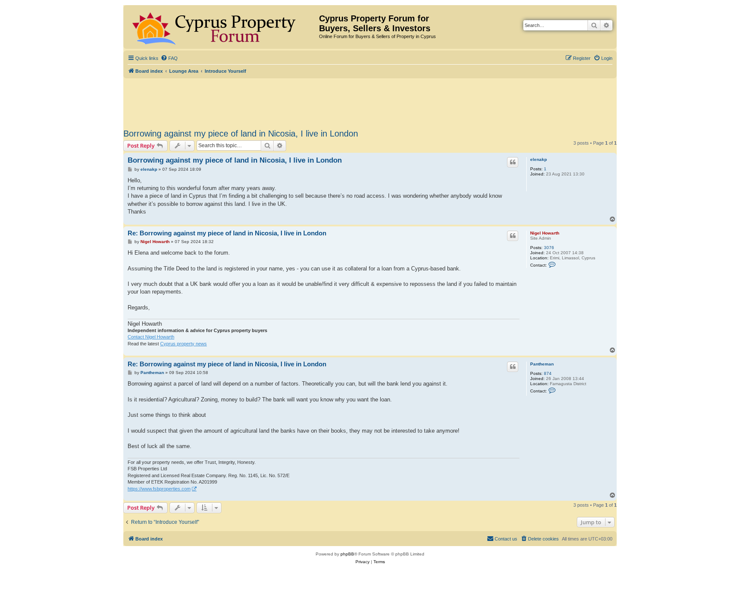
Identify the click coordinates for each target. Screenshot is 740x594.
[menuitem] (169, 58)
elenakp (538, 159)
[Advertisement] (370, 102)
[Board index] (222, 27)
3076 (549, 247)
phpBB (347, 554)
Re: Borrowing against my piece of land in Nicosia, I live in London (227, 233)
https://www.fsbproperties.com (159, 488)
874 (548, 373)
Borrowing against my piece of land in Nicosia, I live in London (240, 133)
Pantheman (542, 364)
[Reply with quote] (512, 162)
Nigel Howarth (544, 233)
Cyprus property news (183, 343)
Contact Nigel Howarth (151, 336)
